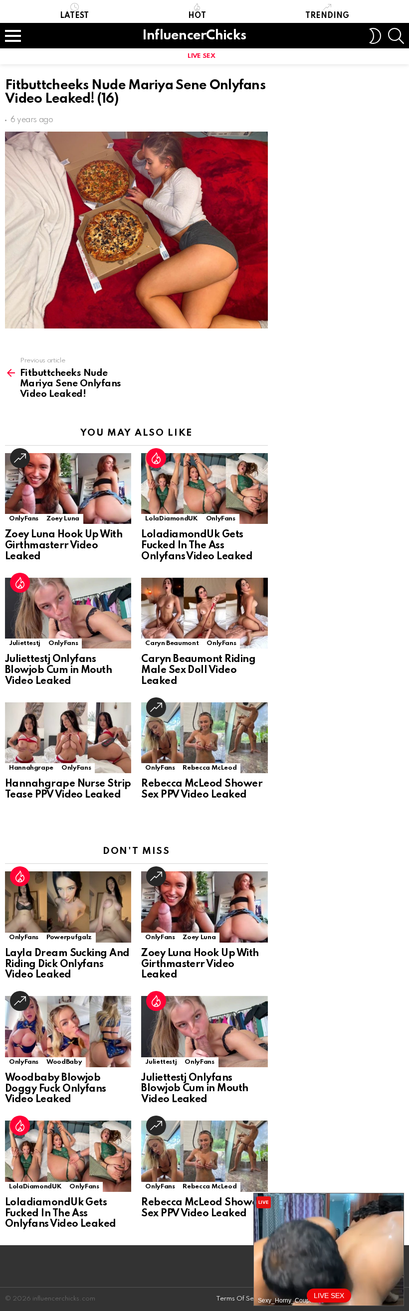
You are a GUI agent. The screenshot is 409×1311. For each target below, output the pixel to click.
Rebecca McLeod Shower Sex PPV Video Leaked (201, 789)
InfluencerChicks (194, 35)
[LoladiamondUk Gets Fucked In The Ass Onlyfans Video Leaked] (204, 488)
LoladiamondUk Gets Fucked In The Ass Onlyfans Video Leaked (196, 546)
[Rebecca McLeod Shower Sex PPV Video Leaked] (204, 738)
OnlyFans (23, 518)
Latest (74, 16)
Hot (197, 16)
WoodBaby (64, 1062)
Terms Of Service (242, 1299)
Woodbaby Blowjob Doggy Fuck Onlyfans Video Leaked (55, 1089)
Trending (327, 16)
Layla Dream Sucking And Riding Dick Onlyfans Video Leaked (67, 965)
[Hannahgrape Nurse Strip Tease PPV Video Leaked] (68, 738)
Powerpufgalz (69, 937)
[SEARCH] (396, 35)
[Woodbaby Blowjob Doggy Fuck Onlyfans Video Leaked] (68, 1031)
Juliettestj (24, 643)
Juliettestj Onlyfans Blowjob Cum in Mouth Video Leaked (58, 670)
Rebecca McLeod (209, 768)
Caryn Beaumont (172, 643)
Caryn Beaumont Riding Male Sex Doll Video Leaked (198, 670)
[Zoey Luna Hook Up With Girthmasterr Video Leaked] (68, 488)
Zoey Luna (62, 518)
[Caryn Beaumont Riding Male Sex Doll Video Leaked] (204, 613)
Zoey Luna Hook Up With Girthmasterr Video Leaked (63, 546)
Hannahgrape (31, 768)
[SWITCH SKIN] (375, 35)
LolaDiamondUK (171, 518)
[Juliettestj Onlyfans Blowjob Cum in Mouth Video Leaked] (68, 613)
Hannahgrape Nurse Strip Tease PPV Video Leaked (68, 789)
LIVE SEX (201, 56)
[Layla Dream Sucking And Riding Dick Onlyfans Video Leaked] (68, 907)
